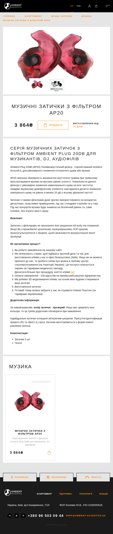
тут (72, 272)
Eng (79, 6)
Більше (103, 494)
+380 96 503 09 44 (46, 515)
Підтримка (65, 494)
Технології (85, 494)
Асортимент (44, 494)
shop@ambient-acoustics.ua (86, 516)
